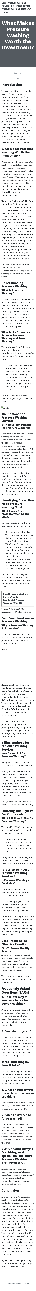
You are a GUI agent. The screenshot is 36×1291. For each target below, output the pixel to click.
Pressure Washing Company (19, 177)
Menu (5, 13)
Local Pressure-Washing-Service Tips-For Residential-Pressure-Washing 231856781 (16, 5)
